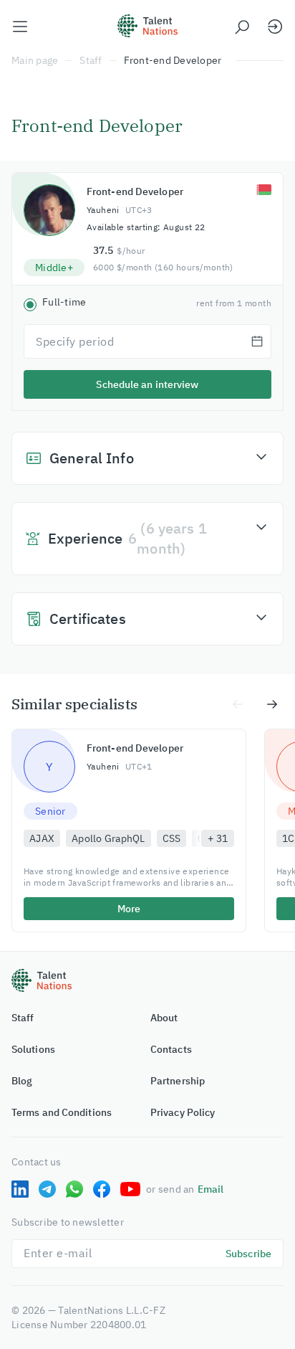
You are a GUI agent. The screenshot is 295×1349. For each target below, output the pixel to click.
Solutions (33, 1049)
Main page (34, 60)
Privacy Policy (182, 1112)
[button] (147, 458)
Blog (21, 1080)
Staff (90, 60)
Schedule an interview (147, 384)
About (164, 1017)
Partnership (177, 1080)
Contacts (171, 1049)
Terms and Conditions (61, 1112)
